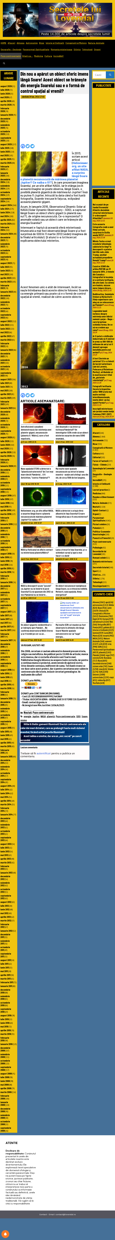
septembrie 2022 (5, 316)
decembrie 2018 (5, 529)
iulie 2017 (4, 615)
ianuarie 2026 (6, 114)
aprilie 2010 (5, 1030)
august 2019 (5, 495)
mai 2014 (4, 796)
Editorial (97, 457)
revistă (98, 658)
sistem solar (100, 666)
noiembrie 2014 (5, 768)
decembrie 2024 (5, 180)
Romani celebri (99, 557)
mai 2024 (4, 216)
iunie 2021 (4, 386)
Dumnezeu (106, 616)
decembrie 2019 (5, 471)
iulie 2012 (4, 905)
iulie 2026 (4, 89)
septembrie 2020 (5, 432)
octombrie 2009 (5, 1062)
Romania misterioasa (61, 49)
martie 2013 (5, 862)
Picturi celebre (99, 524)
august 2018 (5, 553)
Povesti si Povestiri (102, 538)
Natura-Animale (96, 43)
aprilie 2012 (5, 916)
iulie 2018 (4, 557)
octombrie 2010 (5, 1004)
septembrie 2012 (5, 897)
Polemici (97, 527)
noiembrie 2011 (5, 942)
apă (109, 602)
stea (103, 669)
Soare (85, 716)
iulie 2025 (4, 147)
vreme (23, 720)
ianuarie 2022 (6, 349)
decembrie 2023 (5, 238)
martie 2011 (5, 978)
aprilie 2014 (5, 800)
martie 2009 (6, 1092)
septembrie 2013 (5, 839)
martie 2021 (5, 397)
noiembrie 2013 (5, 826)
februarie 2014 (4, 809)
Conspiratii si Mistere (76, 43)
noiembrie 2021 (5, 361)
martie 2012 (5, 920)
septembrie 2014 (5, 780)
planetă (51, 716)
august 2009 (6, 1073)
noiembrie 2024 (5, 187)
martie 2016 (5, 688)
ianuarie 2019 (6, 524)
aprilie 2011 (5, 974)
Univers (99, 674)
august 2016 (5, 669)
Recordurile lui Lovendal (99, 552)
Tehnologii (87, 49)
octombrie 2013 (5, 832)
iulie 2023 (4, 266)
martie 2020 (6, 455)
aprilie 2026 (5, 101)
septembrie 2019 (5, 490)
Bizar (41, 43)
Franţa (98, 627)
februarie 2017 (4, 635)
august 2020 (6, 437)
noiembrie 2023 (5, 245)
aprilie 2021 (5, 394)
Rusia (102, 660)
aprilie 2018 (5, 568)
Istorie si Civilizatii (55, 43)
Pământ (99, 655)
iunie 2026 (5, 93)
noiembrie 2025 (5, 126)
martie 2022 (6, 339)
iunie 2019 (4, 502)
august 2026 (6, 86)
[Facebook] (23, 146)
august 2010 (5, 1015)
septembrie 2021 (5, 374)
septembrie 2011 (5, 955)
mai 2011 (4, 971)
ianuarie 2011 (6, 986)
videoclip (104, 680)
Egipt (97, 619)
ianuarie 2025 (4, 174)
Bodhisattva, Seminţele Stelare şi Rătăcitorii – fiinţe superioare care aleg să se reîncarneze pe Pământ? (103, 299)
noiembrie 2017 (5, 593)
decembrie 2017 (5, 587)
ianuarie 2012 (6, 930)
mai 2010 (4, 1026)
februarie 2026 (4, 109)
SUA (103, 671)
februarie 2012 (4, 925)
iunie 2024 (5, 212)
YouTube (99, 683)
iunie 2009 (5, 1081)
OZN (102, 646)
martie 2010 (5, 1033)
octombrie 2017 (5, 600)
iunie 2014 (5, 793)
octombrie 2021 (5, 367)
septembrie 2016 (5, 664)
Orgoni (97, 49)
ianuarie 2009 (4, 1103)
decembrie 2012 (5, 877)
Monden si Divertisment (103, 497)
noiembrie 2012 (5, 884)
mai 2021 (4, 390)
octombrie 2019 (5, 484)
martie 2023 (6, 281)
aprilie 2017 (5, 626)
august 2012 (5, 901)
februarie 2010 (4, 1039)
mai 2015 (4, 738)
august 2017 (5, 611)
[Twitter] (28, 146)
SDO (78, 716)
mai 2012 (4, 913)
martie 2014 (5, 804)
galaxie (108, 627)
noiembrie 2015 (5, 709)
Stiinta (77, 49)
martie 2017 (5, 630)
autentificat (44, 753)
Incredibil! (58, 56)
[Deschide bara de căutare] (4, 63)
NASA (43, 716)
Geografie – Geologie (11, 49)
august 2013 (5, 843)
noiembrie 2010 (5, 997)
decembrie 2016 (5, 645)
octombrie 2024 (5, 193)
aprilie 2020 (5, 452)
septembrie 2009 (5, 1068)
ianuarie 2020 (6, 465)
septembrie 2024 (5, 200)
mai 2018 (4, 564)
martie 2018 (5, 572)
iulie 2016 (4, 673)
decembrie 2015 (5, 703)
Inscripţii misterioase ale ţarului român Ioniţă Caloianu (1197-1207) (103, 411)
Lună (108, 633)
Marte (97, 635)
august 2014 (6, 785)
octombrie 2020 (5, 426)
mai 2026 (4, 97)
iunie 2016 (4, 677)
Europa (108, 619)
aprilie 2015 (5, 742)
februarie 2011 (6, 982)
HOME (3, 43)
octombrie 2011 (5, 948)
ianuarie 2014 (6, 814)
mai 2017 (4, 622)
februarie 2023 (4, 286)
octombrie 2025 (5, 132)
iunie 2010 (4, 1022)
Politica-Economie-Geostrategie (102, 533)
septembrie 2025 (5, 139)
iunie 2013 (4, 851)
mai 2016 (4, 680)
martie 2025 (6, 162)
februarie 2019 (4, 519)
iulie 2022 (4, 324)
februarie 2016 (4, 693)
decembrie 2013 (5, 819)
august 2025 (6, 144)
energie (27, 716)
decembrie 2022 (5, 297)
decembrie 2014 (5, 761)
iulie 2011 (4, 963)
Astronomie (32, 43)
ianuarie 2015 (6, 756)
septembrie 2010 (5, 1010)
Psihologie (97, 547)
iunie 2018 (4, 560)
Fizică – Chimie (100, 464)
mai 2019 (4, 506)
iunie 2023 (5, 270)
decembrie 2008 (5, 1110)
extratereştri (101, 621)
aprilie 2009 (5, 1088)
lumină (98, 633)
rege (110, 655)
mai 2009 (4, 1084)
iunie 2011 (4, 967)
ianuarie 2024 (6, 233)
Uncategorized (99, 585)
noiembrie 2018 (5, 535)
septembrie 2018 (5, 548)
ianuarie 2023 (6, 291)
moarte (108, 635)
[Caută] (110, 74)
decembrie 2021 (5, 354)
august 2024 (6, 205)
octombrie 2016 (5, 658)
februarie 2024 (4, 228)
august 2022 (6, 321)
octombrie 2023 (5, 251)
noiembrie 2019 (5, 477)
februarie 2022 (4, 344)
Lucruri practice (100, 489)
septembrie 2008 (5, 1129)
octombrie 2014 (5, 774)
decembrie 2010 (5, 991)
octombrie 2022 (5, 309)
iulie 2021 (4, 383)
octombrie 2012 (5, 890)
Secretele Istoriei (101, 567)
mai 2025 (4, 155)
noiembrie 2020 (5, 419)
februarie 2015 (4, 751)
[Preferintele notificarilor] (5, 1234)
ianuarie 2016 (6, 698)
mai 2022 (4, 332)
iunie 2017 (4, 619)
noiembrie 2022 (5, 303)
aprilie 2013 (5, 858)
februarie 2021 (4, 403)
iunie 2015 (4, 735)
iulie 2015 (4, 731)
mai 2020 (4, 448)
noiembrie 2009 (5, 1055)
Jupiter (35, 716)
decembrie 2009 (5, 1049)
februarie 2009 (4, 1097)
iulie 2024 (5, 208)
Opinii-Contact (99, 510)
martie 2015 (5, 746)
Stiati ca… (27, 56)
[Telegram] (32, 146)
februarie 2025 (4, 167)
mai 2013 (4, 855)
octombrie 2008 (5, 1122)
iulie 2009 (4, 1077)
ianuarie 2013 (6, 872)
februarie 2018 (4, 577)
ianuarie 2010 (6, 1044)
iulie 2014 (4, 789)
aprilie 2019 (5, 510)
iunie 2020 (5, 444)
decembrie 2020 (5, 413)
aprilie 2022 (5, 336)
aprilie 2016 (5, 684)
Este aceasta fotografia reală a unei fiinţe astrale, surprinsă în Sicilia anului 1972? (103, 229)
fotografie (104, 624)
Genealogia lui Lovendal (103, 468)
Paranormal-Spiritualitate (36, 49)
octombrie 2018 (5, 542)
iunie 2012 (4, 909)
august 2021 (5, 379)
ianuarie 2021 (6, 407)
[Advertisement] (54, 122)
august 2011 (5, 960)
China (103, 610)
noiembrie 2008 (5, 1116)
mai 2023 (4, 274)
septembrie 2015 (5, 722)
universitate (101, 677)
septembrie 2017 (5, 606)
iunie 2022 (5, 328)
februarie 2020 (4, 461)
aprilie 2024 (6, 219)
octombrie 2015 (5, 716)
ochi (103, 644)
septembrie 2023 (5, 258)
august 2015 (5, 727)
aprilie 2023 (5, 277)
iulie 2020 (4, 441)
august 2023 (6, 263)
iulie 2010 (4, 1019)
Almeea (20, 43)
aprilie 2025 (5, 159)
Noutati (28, 712)
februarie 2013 (4, 867)
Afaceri (11, 43)
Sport (95, 571)
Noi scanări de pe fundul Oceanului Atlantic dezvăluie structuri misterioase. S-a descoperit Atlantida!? (103, 211)
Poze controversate (11, 56)
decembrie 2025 (5, 120)
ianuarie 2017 (6, 640)
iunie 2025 (5, 151)
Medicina (38, 56)
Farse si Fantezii (100, 460)
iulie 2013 (4, 847)
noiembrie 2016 (5, 651)
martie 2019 (5, 514)
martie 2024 (6, 223)
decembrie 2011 (5, 935)
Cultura (48, 56)
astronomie (100, 605)
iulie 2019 (4, 499)
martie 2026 (6, 104)
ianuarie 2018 (6, 582)
